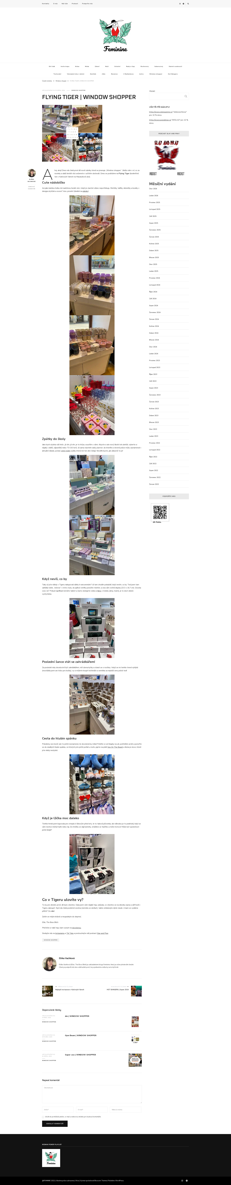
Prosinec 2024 (154, 278)
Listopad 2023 (154, 367)
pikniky (85, 191)
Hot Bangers (173, 74)
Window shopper (155, 74)
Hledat (152, 91)
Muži (107, 66)
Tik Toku (70, 933)
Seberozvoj (158, 66)
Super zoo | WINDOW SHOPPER (80, 1054)
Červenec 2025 (154, 230)
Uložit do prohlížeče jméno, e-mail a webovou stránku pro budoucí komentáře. (73, 1117)
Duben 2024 (153, 333)
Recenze (114, 74)
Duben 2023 (153, 416)
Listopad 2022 (154, 450)
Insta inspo (65, 66)
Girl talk (52, 66)
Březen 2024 (154, 340)
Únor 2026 (153, 189)
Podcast (75, 4)
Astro (141, 74)
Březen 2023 (154, 422)
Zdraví (97, 66)
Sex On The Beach (115, 747)
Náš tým (65, 4)
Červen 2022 (154, 484)
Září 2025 (152, 216)
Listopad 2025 (154, 209)
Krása (77, 66)
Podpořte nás (87, 4)
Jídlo (103, 74)
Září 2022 (152, 464)
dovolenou (76, 928)
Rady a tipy (130, 66)
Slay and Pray (102, 933)
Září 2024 (152, 299)
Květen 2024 (154, 326)
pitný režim (65, 451)
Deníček (93, 74)
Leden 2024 (153, 354)
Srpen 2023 (153, 388)
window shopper (50, 940)
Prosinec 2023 (154, 360)
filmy (99, 591)
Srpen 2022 (153, 470)
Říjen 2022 (153, 457)
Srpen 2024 (153, 306)
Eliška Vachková (32, 180)
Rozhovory (145, 66)
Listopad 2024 (154, 285)
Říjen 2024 (153, 292)
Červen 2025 (154, 237)
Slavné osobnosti (175, 66)
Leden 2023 (153, 436)
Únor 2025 (153, 264)
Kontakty (45, 4)
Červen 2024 (154, 319)
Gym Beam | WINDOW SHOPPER (80, 1035)
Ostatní (117, 66)
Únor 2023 (153, 429)
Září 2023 (152, 381)
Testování (57, 74)
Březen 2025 (154, 257)
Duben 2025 (153, 251)
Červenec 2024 (154, 312)
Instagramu (59, 933)
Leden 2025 (153, 271)
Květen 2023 (154, 409)
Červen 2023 (154, 402)
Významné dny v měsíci (75, 74)
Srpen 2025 (153, 223)
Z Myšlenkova (128, 74)
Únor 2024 (153, 347)
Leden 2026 (153, 196)
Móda (87, 66)
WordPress (119, 1181)
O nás (55, 4)
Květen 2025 (154, 244)
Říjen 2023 (153, 374)
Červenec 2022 (154, 477)
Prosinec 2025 (154, 202)
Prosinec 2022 (154, 443)
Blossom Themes (100, 1181)
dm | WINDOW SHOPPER (77, 1016)
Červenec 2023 (154, 395)
